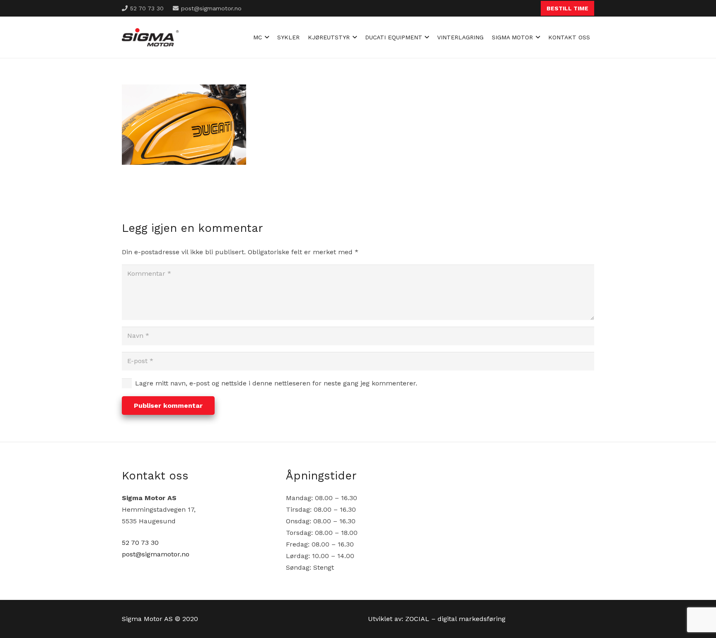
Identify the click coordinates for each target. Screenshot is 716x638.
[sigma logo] (150, 37)
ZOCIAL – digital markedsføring (455, 619)
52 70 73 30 (140, 543)
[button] (265, 37)
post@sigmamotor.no (155, 554)
